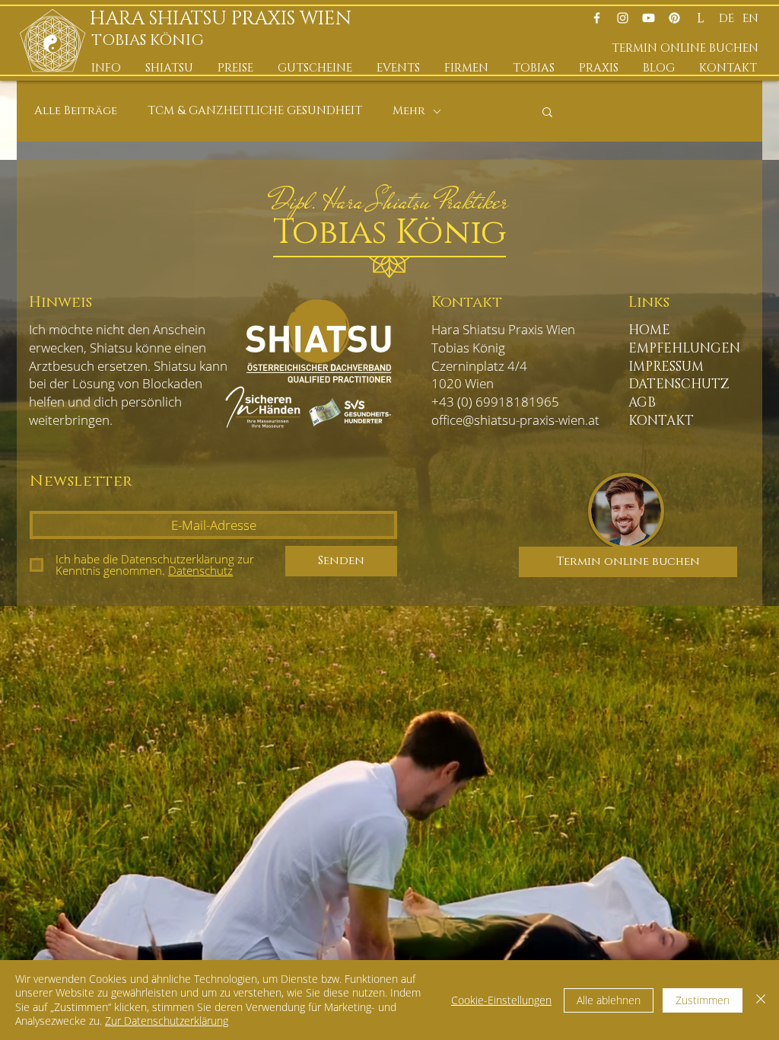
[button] (107, 68)
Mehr (409, 111)
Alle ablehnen (609, 1000)
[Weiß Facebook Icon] (597, 18)
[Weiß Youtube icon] (648, 18)
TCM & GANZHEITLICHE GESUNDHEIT (255, 111)
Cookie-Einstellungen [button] (501, 1000)
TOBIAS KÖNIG (147, 40)
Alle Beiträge (75, 111)
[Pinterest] (674, 18)
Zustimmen (703, 1000)
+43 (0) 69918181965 (495, 401)
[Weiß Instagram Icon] (622, 18)
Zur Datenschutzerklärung (166, 1020)
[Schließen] (761, 1000)
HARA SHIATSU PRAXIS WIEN (225, 18)
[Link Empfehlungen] (700, 18)
